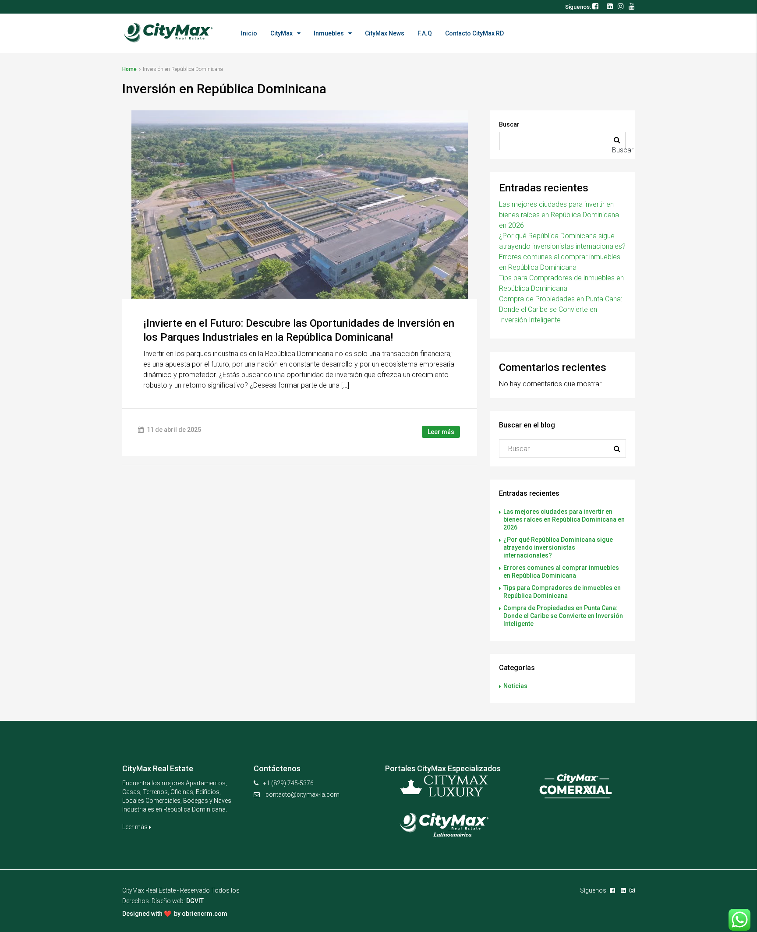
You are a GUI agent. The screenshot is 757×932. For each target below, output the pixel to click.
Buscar (509, 124)
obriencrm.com (204, 913)
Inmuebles (329, 33)
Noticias (515, 685)
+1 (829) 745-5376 (288, 783)
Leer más (441, 431)
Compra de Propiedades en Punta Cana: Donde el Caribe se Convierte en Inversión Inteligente (560, 309)
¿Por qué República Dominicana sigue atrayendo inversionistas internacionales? (558, 547)
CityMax (281, 33)
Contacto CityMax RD (474, 33)
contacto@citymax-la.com (302, 794)
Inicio (249, 33)
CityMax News (384, 33)
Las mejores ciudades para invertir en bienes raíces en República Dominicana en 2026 (559, 214)
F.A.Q (424, 33)
